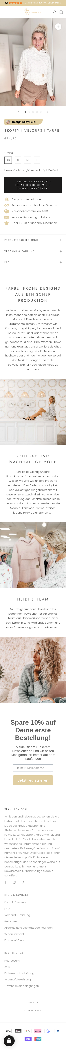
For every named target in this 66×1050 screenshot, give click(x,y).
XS (8, 160)
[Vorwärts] (47, 112)
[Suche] (54, 11)
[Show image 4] (37, 112)
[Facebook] (5, 882)
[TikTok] (23, 882)
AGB (7, 967)
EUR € (31, 1002)
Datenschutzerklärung (19, 973)
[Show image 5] (41, 112)
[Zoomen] (58, 26)
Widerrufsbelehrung (17, 979)
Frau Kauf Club (14, 940)
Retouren (10, 921)
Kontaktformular (15, 902)
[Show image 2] (29, 112)
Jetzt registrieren (33, 780)
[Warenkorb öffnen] (61, 12)
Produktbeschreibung (21, 240)
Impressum (12, 960)
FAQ (7, 262)
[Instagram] (14, 882)
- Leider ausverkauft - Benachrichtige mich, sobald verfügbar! (33, 185)
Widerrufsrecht (14, 934)
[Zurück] (18, 112)
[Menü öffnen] (5, 11)
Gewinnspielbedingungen (21, 986)
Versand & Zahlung (19, 251)
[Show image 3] (33, 112)
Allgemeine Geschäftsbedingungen (28, 928)
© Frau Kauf (33, 1010)
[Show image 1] (25, 112)
